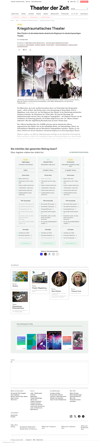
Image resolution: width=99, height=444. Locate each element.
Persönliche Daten (75, 400)
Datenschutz (39, 440)
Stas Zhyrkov (50, 45)
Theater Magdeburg (61, 45)
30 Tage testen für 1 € (48, 243)
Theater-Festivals (35, 403)
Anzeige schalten (55, 393)
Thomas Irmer (24, 39)
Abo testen (84, 1)
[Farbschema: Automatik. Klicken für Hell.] (68, 1)
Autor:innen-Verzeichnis (37, 406)
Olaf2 (35, 290)
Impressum (29, 440)
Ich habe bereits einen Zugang (78, 152)
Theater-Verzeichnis (36, 404)
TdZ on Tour (33, 400)
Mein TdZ (72, 391)
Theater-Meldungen (36, 398)
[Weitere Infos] (33, 204)
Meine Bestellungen (76, 395)
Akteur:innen (30, 45)
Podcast (32, 395)
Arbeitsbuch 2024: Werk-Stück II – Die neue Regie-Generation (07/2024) (46, 43)
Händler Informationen (56, 398)
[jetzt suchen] (87, 8)
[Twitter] (75, 416)
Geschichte (14, 415)
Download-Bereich (75, 396)
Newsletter (33, 396)
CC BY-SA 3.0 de (18, 311)
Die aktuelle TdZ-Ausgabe (18, 393)
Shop (17, 20)
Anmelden (73, 401)
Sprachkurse (34, 409)
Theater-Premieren (36, 401)
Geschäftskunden (55, 391)
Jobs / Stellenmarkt (36, 393)
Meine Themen (74, 393)
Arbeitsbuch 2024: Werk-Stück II (29, 20)
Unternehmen (14, 412)
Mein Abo (72, 398)
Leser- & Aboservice (36, 408)
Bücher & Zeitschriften (17, 391)
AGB (34, 440)
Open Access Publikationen (58, 400)
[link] (17, 2)
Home (12, 20)
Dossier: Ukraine (40, 45)
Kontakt (13, 417)
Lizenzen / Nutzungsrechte (58, 396)
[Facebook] (79, 416)
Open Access (15, 398)
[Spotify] (83, 416)
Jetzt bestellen (25, 243)
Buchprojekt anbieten (56, 395)
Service (32, 391)
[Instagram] (71, 416)
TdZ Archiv (14, 400)
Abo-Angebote (15, 395)
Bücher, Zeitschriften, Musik (19, 396)
